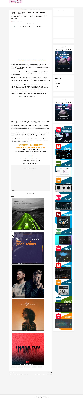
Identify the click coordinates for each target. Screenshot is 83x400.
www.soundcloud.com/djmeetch (33, 158)
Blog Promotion (58, 78)
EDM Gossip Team (20, 21)
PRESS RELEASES (20, 13)
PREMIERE (13, 13)
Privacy (56, 86)
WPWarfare (39, 397)
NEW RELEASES (43, 12)
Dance (19, 12)
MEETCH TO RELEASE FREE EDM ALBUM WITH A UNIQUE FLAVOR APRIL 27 (18, 374)
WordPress (47, 397)
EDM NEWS (29, 12)
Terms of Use (57, 83)
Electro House (35, 12)
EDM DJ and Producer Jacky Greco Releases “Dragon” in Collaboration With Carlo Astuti (43, 374)
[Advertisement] (41, 386)
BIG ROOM (13, 12)
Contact (56, 88)
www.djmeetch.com (34, 163)
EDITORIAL (23, 12)
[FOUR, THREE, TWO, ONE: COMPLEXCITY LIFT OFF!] (30, 9)
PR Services (57, 80)
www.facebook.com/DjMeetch (33, 160)
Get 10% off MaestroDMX (63, 50)
